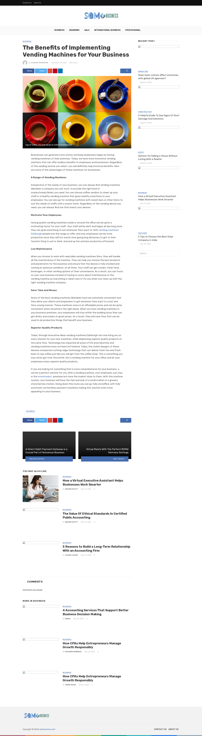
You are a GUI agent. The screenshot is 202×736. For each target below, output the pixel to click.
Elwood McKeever (39, 63)
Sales (141, 152)
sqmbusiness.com (47, 729)
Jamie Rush (70, 685)
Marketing (143, 71)
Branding (74, 30)
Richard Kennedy (73, 652)
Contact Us (27, 3)
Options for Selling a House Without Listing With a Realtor (157, 157)
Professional (133, 30)
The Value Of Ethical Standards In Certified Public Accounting (95, 515)
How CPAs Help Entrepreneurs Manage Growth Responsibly (92, 645)
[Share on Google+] (50, 71)
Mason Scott (71, 489)
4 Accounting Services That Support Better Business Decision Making (96, 612)
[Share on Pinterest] (55, 71)
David (67, 619)
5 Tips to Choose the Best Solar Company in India (155, 238)
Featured (142, 233)
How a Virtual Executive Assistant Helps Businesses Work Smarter (93, 482)
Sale (86, 30)
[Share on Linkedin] (60, 71)
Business (59, 30)
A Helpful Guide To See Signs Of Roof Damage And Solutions (158, 117)
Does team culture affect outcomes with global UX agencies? (158, 77)
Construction (145, 112)
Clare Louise (71, 555)
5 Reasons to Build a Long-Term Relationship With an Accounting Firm (96, 548)
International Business (107, 30)
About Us (37, 3)
